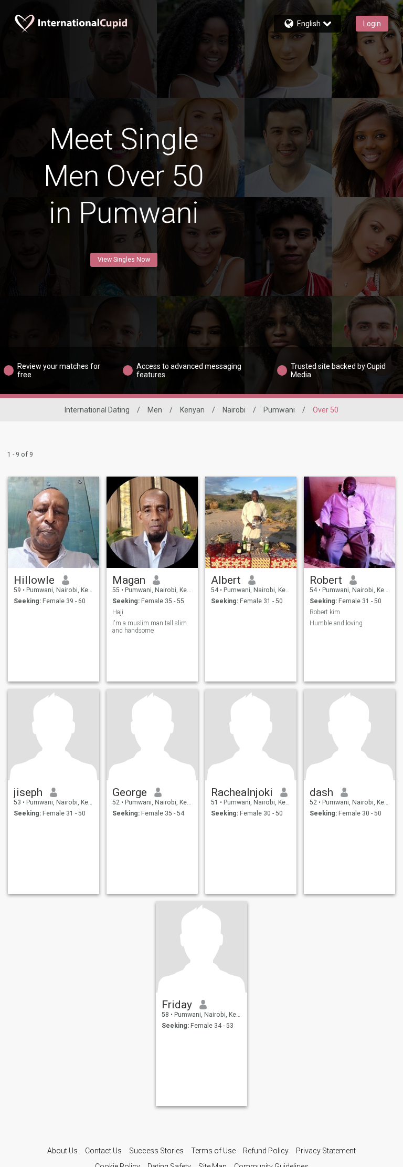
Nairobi (234, 410)
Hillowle (34, 580)
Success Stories (156, 1151)
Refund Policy (266, 1151)
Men (154, 410)
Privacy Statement (326, 1151)
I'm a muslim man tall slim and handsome (149, 626)
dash (321, 792)
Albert (226, 580)
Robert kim (325, 612)
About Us (62, 1151)
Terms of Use (213, 1151)
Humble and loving (336, 623)
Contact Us (103, 1151)
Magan (128, 580)
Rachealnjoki (242, 792)
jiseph (28, 792)
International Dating (97, 410)
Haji (117, 612)
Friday (177, 1004)
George (129, 792)
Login (372, 23)
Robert (326, 580)
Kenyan (192, 410)
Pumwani (279, 410)
